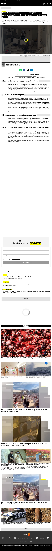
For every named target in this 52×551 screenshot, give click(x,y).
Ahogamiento (8, 289)
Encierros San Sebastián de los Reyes (8, 0)
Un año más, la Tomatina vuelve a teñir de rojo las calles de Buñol (24, 358)
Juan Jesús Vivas (18, 0)
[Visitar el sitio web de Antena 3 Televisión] (4, 538)
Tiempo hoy (24, 0)
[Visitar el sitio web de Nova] (20, 538)
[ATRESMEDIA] (26, 534)
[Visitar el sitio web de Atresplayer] (23, 541)
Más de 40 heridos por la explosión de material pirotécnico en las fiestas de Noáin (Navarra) (24, 410)
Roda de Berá (29, 0)
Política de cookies (25, 547)
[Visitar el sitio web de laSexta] (9, 538)
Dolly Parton (41, 0)
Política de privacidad (17, 547)
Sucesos (8, 7)
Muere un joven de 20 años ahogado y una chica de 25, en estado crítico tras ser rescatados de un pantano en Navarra (26, 291)
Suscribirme (26, 262)
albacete (6, 282)
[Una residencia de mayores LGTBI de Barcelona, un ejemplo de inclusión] (13, 369)
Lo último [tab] (29, 272)
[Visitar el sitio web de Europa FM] (42, 538)
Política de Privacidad (16, 259)
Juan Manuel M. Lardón (11, 64)
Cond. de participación (34, 547)
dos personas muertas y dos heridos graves (25, 76)
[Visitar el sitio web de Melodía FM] (48, 538)
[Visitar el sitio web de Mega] (26, 538)
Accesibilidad (41, 547)
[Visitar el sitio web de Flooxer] (30, 541)
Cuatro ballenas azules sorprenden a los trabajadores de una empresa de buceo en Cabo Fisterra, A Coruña (37, 377)
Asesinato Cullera (35, 0)
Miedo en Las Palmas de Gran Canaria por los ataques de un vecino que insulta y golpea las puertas (24, 444)
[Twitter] (17, 64)
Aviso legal (11, 547)
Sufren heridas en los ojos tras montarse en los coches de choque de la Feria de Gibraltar (37, 464)
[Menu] (50, 3)
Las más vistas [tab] (6, 272)
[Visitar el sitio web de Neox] (15, 538)
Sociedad (26, 326)
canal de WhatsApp (21, 140)
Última (44, 4)
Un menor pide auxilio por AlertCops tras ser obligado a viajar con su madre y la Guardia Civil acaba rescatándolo (25, 284)
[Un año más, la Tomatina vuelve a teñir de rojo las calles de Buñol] (26, 343)
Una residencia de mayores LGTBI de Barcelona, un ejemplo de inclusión (11, 377)
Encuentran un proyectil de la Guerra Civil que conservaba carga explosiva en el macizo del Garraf (38, 523)
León (5, 275)
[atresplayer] (47, 4)
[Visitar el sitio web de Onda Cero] (37, 538)
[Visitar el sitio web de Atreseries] (31, 538)
